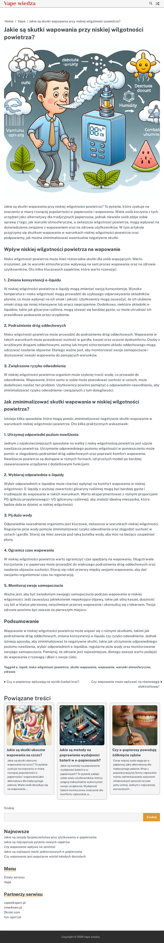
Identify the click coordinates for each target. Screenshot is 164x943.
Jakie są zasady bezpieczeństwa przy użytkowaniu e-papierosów (50, 837)
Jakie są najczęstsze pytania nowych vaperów (37, 842)
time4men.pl (13, 907)
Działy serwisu (14, 877)
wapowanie (106, 667)
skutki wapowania (83, 667)
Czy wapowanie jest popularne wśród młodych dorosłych (45, 856)
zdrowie (9, 671)
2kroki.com (12, 912)
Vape (7, 882)
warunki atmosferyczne (133, 667)
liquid (23, 667)
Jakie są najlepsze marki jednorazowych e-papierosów (43, 851)
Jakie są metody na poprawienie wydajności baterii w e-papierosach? (80, 755)
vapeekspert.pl (15, 902)
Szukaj (9, 808)
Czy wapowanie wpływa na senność (29, 847)
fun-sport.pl (12, 917)
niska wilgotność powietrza (49, 667)
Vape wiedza (19, 3)
